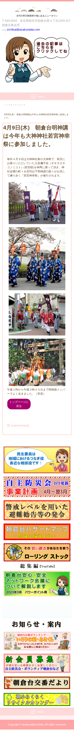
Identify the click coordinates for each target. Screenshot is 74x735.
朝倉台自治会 (37, 10)
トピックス (17, 105)
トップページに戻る (19, 404)
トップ (7, 105)
